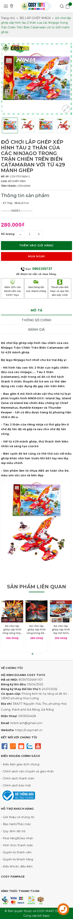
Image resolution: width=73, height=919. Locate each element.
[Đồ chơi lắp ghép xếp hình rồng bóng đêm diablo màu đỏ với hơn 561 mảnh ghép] (36, 611)
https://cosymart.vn (28, 730)
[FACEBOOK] (4, 745)
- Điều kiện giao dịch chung (20, 764)
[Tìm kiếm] (61, 6)
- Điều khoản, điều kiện (17, 866)
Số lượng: (8, 233)
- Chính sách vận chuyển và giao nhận (27, 771)
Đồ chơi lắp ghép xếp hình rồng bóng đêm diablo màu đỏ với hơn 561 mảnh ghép (36, 630)
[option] (36, 79)
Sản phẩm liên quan (36, 587)
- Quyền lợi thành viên (16, 852)
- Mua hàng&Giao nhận (17, 838)
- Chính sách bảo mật (16, 785)
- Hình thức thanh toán (17, 845)
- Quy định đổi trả (13, 831)
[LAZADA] (12, 745)
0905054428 (27, 716)
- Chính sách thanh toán (17, 778)
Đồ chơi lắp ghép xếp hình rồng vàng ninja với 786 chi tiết (12, 630)
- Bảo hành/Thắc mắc (16, 824)
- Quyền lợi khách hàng (17, 859)
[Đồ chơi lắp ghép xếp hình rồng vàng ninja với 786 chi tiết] (12, 611)
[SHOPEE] (21, 745)
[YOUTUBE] (37, 745)
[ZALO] (29, 745)
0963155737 (42, 269)
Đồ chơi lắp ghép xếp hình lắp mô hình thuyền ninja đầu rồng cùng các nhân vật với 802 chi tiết (60, 630)
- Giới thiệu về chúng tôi (17, 817)
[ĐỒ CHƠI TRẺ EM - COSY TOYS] (36, 6)
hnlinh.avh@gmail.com (26, 723)
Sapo (46, 915)
